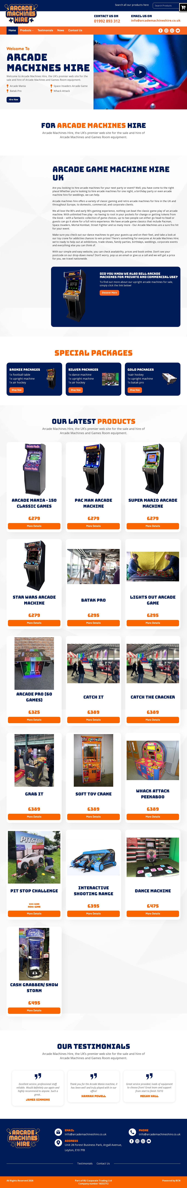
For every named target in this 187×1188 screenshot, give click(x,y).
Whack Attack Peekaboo (152, 794)
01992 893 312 (107, 21)
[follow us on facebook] (161, 30)
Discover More (109, 293)
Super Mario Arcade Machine (152, 503)
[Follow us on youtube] (177, 30)
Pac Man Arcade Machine (93, 503)
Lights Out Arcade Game (153, 600)
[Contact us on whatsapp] (172, 30)
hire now (13, 99)
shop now (16, 390)
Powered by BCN (171, 1180)
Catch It (93, 697)
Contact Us (75, 30)
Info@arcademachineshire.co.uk (85, 1134)
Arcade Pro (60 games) (34, 697)
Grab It (34, 794)
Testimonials (45, 30)
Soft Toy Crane (93, 794)
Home (12, 30)
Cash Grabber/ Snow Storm (34, 987)
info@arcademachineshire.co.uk (155, 20)
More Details (34, 526)
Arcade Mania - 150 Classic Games (34, 503)
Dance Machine (153, 891)
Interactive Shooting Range (93, 890)
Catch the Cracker (153, 697)
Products (26, 30)
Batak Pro (93, 600)
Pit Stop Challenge (34, 891)
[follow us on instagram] (166, 30)
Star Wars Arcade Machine (34, 600)
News (60, 30)
